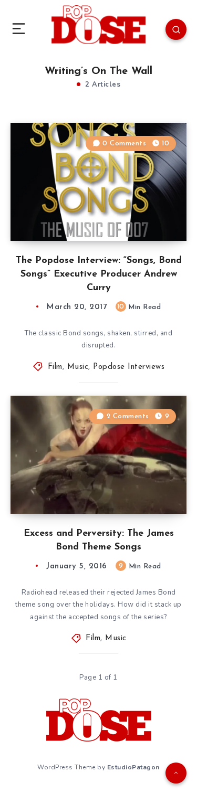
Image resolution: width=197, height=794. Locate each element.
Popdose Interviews (128, 367)
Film (55, 367)
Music (78, 367)
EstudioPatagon (133, 767)
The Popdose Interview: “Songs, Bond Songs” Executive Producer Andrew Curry (99, 274)
